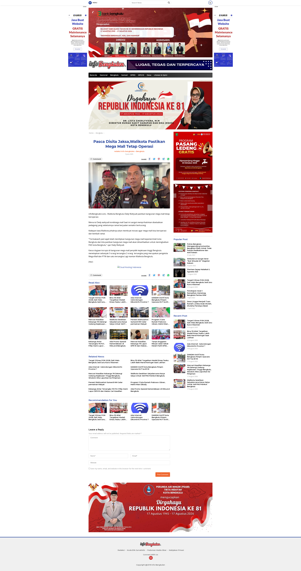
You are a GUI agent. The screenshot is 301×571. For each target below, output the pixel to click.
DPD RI (141, 75)
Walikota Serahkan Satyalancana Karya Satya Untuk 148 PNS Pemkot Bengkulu (119, 322)
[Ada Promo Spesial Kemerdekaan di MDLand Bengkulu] (119, 334)
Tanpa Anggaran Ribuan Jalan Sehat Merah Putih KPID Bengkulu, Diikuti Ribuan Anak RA (160, 344)
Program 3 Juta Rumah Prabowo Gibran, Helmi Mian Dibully (160, 322)
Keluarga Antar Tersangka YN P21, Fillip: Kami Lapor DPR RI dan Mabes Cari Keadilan (96, 344)
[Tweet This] (154, 159)
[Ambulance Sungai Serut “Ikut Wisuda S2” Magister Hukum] (179, 262)
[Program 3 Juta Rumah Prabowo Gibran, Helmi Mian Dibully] (161, 312)
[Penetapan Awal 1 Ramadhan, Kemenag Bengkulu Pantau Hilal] (179, 294)
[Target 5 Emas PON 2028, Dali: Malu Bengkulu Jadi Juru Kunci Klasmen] (98, 290)
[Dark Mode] (210, 3)
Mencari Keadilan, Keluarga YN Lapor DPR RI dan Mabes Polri (139, 344)
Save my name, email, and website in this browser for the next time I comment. (121, 468)
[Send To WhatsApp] (168, 159)
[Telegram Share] (163, 159)
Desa (149, 75)
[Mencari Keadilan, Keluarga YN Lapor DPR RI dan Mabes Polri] (140, 334)
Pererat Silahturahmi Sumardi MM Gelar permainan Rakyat (139, 322)
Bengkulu (114, 75)
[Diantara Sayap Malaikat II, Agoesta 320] (179, 273)
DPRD (132, 75)
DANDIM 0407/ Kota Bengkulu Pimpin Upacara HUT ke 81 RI (160, 300)
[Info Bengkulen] (107, 65)
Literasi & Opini (160, 75)
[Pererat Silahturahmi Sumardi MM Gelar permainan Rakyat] (140, 312)
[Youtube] (151, 558)
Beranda (93, 75)
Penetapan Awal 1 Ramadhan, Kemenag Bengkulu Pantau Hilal (196, 293)
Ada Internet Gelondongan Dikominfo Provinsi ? (140, 300)
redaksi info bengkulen (124, 151)
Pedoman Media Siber (156, 550)
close (84, 6)
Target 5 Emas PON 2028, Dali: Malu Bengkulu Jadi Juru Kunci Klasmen (97, 300)
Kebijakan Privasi (176, 550)
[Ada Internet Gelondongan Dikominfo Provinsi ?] (140, 290)
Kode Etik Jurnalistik (136, 550)
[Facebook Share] (149, 159)
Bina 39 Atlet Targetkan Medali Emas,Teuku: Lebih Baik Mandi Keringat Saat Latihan (118, 300)
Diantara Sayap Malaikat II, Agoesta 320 (198, 271)
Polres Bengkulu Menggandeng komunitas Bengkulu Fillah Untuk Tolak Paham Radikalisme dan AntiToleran (199, 248)
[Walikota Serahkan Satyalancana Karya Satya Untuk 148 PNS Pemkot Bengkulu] (119, 312)
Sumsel (124, 75)
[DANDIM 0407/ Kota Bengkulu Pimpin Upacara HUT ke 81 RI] (161, 290)
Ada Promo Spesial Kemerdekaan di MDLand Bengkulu (118, 344)
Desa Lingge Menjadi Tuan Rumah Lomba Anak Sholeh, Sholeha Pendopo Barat (199, 304)
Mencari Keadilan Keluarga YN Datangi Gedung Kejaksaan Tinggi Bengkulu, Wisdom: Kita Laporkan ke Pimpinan (98, 322)
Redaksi (121, 550)
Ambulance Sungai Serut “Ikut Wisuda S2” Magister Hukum (198, 261)
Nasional (103, 75)
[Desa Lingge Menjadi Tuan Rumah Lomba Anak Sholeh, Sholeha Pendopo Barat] (179, 305)
